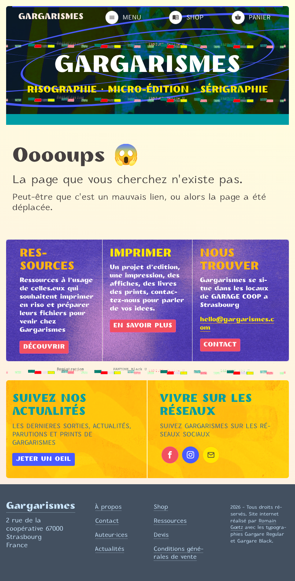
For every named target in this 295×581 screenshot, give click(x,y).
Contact (220, 345)
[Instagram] (190, 454)
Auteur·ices (111, 535)
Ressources (170, 521)
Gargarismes (50, 17)
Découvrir (44, 347)
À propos (108, 506)
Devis (161, 535)
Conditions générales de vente (178, 552)
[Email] (211, 454)
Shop (161, 506)
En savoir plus (142, 326)
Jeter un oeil (43, 459)
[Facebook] (170, 454)
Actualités (109, 549)
